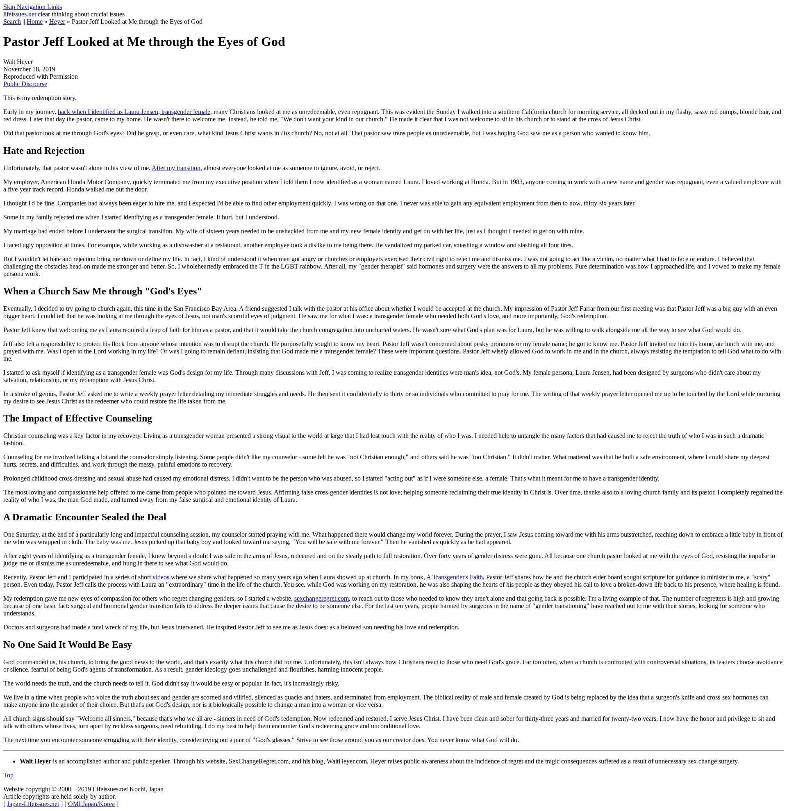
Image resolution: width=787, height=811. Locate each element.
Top (8, 775)
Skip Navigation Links (32, 6)
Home (35, 21)
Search (12, 21)
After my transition (176, 167)
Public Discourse (25, 83)
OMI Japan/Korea (91, 803)
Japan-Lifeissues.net (33, 803)
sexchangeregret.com (321, 598)
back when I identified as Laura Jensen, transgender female (134, 111)
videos (160, 577)
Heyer (57, 21)
